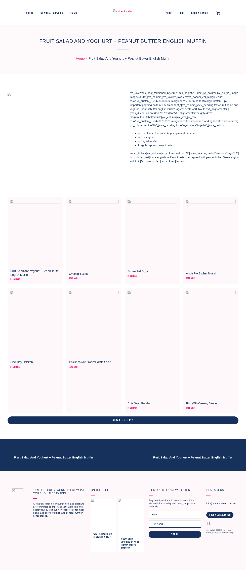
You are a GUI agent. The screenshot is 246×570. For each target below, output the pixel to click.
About (29, 13)
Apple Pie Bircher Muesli (201, 273)
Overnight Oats (78, 273)
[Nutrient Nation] (123, 11)
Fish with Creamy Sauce (201, 403)
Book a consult (200, 13)
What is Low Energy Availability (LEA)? (102, 535)
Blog (181, 13)
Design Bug (228, 532)
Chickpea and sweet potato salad (90, 362)
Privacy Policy (211, 532)
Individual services (51, 13)
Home (80, 58)
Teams (73, 13)
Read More (15, 279)
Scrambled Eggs (138, 271)
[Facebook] (214, 523)
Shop (169, 13)
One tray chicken (21, 362)
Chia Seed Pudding (139, 403)
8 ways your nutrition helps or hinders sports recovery (130, 544)
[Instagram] (208, 523)
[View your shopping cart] (218, 13)
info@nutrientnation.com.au (221, 503)
